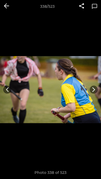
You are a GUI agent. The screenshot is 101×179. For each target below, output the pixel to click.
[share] (81, 6)
